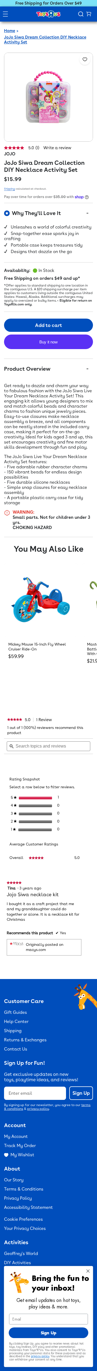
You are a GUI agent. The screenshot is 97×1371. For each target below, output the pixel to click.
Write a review (57, 148)
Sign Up (81, 1093)
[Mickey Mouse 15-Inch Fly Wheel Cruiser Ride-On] (40, 599)
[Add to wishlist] (84, 59)
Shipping (9, 188)
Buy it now (48, 342)
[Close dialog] (88, 1270)
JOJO (9, 153)
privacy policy (38, 1109)
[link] (14, 720)
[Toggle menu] (5, 14)
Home (9, 30)
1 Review (45, 719)
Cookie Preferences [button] (23, 1219)
